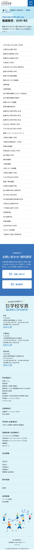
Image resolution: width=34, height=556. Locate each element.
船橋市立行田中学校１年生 (12, 111)
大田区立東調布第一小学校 (12, 142)
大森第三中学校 (8, 62)
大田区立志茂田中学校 (10, 203)
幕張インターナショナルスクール (13, 133)
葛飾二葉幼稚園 (8, 181)
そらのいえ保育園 (9, 230)
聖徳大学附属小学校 (10, 71)
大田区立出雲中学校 (10, 49)
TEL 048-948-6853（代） (10, 360)
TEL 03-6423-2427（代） (10, 322)
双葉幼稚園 (7, 221)
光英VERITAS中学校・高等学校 (13, 67)
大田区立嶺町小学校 (10, 173)
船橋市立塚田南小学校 (10, 54)
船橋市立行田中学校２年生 (12, 115)
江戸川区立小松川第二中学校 (13, 45)
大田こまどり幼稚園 (9, 168)
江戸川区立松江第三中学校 (12, 128)
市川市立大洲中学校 (10, 195)
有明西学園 (7, 212)
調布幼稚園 (7, 159)
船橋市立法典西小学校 (10, 58)
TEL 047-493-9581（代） (10, 340)
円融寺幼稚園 (7, 146)
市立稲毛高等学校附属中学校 (13, 199)
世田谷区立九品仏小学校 (11, 151)
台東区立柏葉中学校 (10, 186)
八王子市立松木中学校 (10, 177)
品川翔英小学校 (8, 155)
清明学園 (6, 84)
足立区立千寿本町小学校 (11, 124)
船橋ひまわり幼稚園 (9, 102)
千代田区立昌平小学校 (10, 208)
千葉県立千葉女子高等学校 (12, 234)
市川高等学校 (7, 217)
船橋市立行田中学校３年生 (12, 120)
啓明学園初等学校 (9, 106)
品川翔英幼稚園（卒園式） (11, 98)
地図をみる (6, 327)
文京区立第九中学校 (10, 225)
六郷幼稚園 (7, 164)
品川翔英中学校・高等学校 (12, 190)
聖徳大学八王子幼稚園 (10, 80)
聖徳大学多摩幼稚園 (10, 76)
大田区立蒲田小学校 (10, 137)
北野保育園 (7, 89)
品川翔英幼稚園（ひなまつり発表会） (15, 93)
